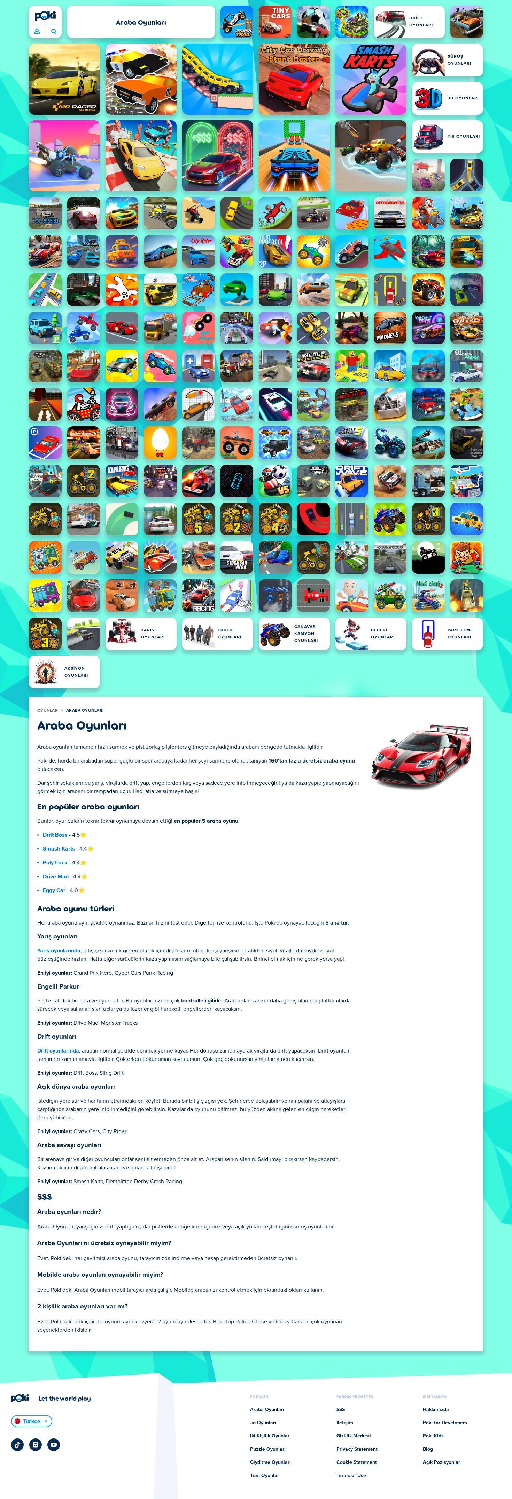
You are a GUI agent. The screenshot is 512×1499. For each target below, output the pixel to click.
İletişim (344, 1422)
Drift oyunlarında (58, 1051)
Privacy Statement (357, 1449)
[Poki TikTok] (17, 1444)
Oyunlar (47, 711)
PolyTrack (55, 862)
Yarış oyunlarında (58, 950)
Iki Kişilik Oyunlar (269, 1436)
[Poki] (45, 16)
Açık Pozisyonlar (441, 1462)
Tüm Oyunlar (264, 1475)
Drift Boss (55, 835)
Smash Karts (59, 849)
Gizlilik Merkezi (353, 1436)
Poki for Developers (445, 1422)
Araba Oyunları (84, 711)
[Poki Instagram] (35, 1444)
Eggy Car (54, 890)
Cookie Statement (356, 1462)
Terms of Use (351, 1475)
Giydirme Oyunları (270, 1462)
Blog (428, 1449)
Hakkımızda (436, 1409)
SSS (340, 1409)
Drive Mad (56, 876)
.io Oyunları (263, 1422)
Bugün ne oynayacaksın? (53, 31)
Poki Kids (433, 1436)
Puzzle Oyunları (268, 1449)
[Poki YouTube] (53, 1444)
